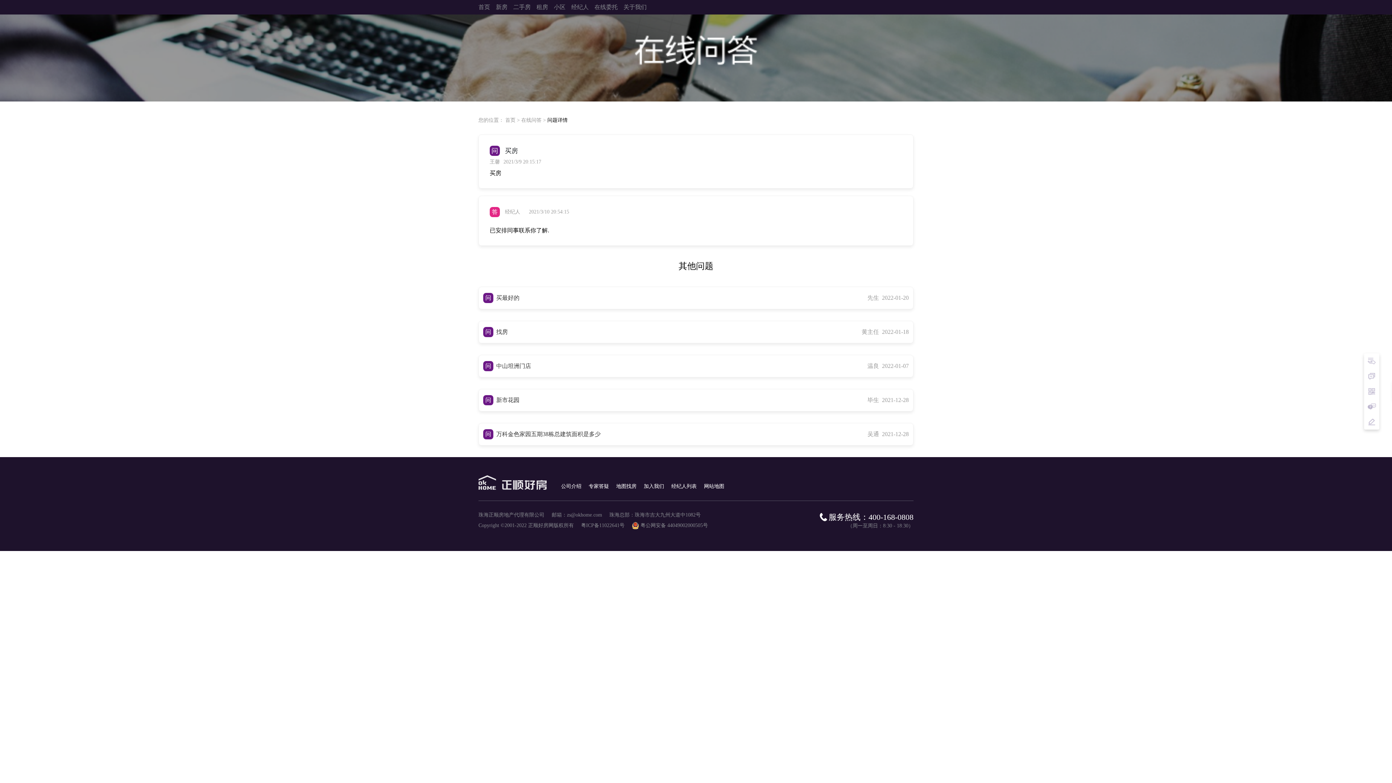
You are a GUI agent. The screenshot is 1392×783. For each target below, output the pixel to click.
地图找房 (626, 486)
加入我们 (654, 486)
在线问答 (531, 120)
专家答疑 (599, 486)
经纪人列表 (684, 486)
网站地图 (714, 486)
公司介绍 (571, 486)
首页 (510, 120)
